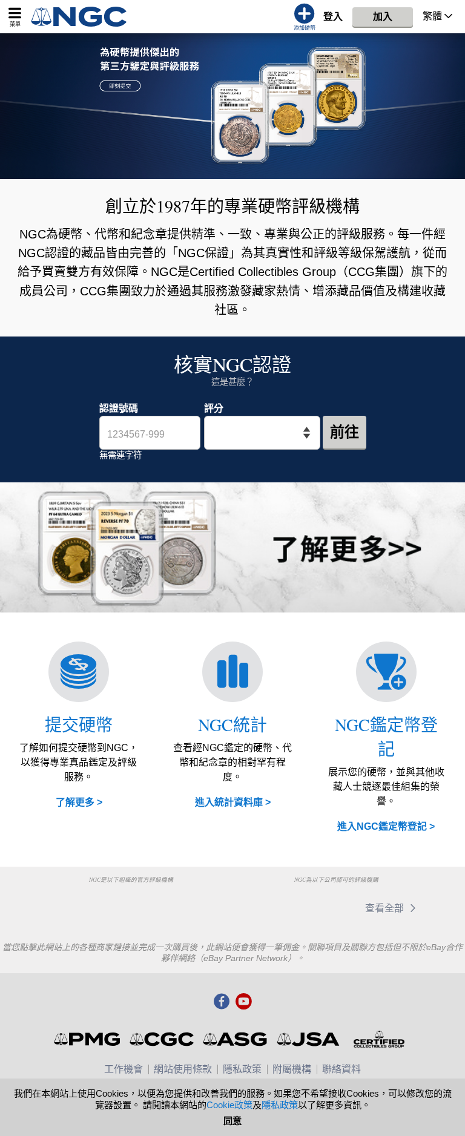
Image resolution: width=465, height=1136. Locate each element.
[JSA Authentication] (308, 1039)
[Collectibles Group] (378, 1039)
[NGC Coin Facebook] (222, 1002)
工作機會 (123, 1069)
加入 (382, 16)
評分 (213, 408)
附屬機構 (291, 1069)
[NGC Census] (232, 672)
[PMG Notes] (88, 1039)
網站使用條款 (183, 1069)
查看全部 (385, 908)
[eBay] (271, 908)
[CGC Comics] (162, 1039)
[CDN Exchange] (328, 908)
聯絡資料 (341, 1069)
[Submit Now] (232, 106)
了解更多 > (79, 802)
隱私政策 (242, 1069)
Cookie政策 (229, 1105)
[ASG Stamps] (236, 1039)
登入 (333, 16)
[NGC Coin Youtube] (243, 1002)
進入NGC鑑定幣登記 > (386, 826)
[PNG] (131, 902)
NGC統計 (232, 724)
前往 (344, 432)
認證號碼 (118, 408)
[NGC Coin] (84, 16)
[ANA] (69, 902)
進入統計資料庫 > (233, 802)
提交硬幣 (79, 724)
